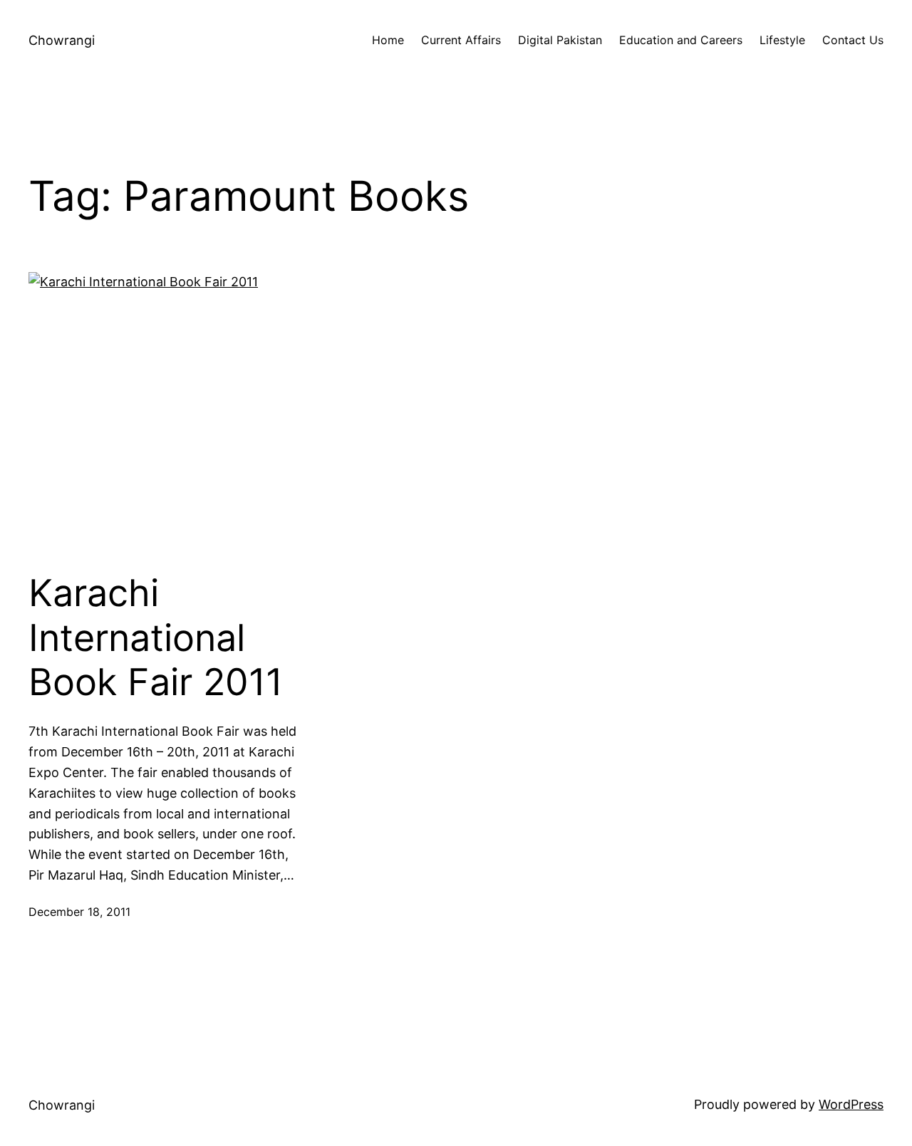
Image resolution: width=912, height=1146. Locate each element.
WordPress (851, 1104)
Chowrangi (61, 40)
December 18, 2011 (79, 912)
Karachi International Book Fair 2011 (155, 637)
